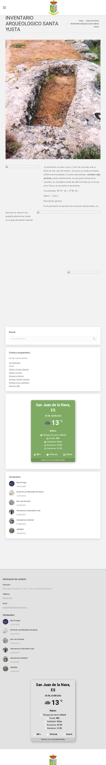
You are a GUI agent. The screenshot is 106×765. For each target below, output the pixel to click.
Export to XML (14, 386)
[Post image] (11, 483)
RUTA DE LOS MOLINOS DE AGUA (30, 492)
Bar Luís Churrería (23, 501)
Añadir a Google (15, 373)
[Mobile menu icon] (4, 7)
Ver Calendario (15, 363)
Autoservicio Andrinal (25, 520)
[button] (11, 366)
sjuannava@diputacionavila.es (15, 607)
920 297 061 (7, 598)
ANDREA (20, 529)
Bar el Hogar (21, 482)
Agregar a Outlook (16, 376)
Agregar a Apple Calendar (19, 379)
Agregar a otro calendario (19, 383)
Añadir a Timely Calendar (19, 369)
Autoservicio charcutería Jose (28, 511)
